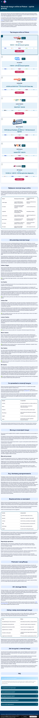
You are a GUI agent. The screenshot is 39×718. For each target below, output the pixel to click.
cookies (6, 716)
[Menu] (1, 1)
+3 (33, 89)
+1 (33, 48)
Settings (25, 716)
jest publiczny (26, 390)
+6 (33, 110)
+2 (33, 68)
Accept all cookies (33, 716)
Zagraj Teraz (19, 51)
